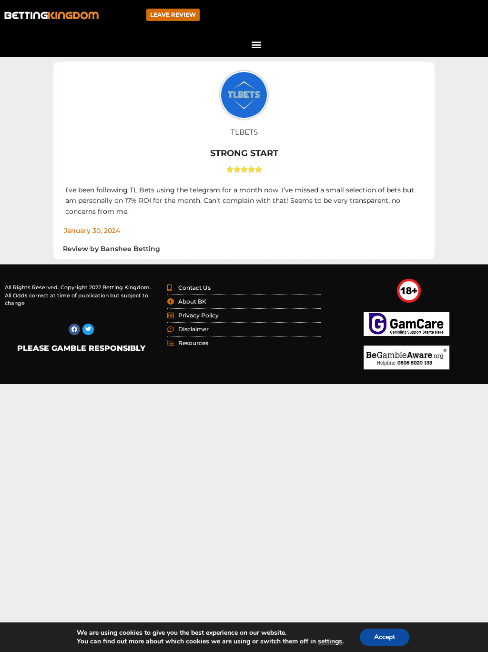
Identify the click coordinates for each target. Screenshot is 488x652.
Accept (384, 636)
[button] (256, 44)
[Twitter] (88, 329)
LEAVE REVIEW (173, 14)
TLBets (244, 132)
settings (330, 641)
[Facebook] (74, 329)
